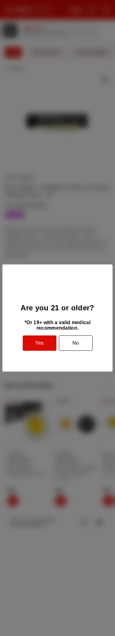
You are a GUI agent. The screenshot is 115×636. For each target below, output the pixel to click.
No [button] (75, 343)
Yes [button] (39, 343)
